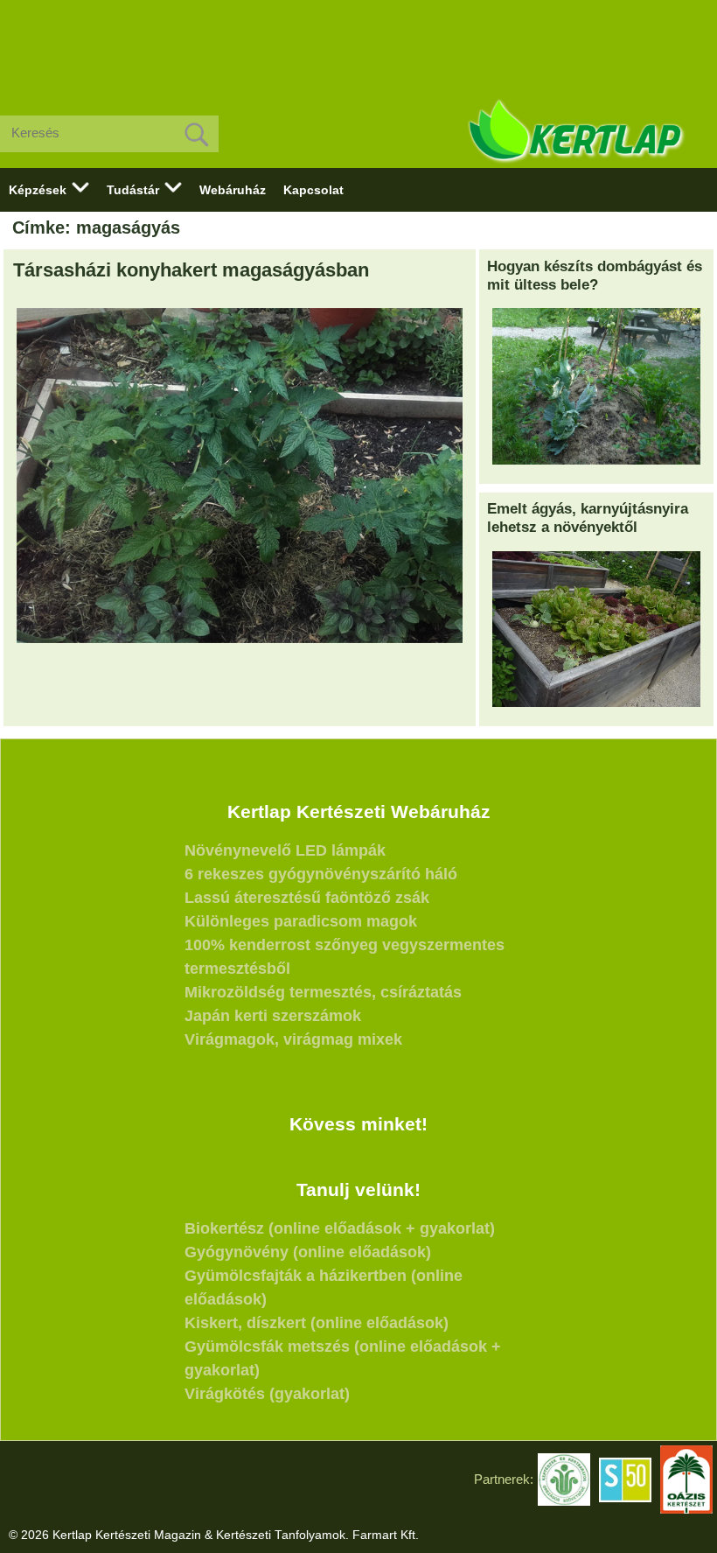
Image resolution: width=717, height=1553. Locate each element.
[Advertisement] (358, 43)
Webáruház (232, 190)
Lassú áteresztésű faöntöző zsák (306, 897)
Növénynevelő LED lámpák (285, 850)
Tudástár (133, 190)
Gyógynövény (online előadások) (307, 1252)
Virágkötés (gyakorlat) (267, 1394)
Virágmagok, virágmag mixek (293, 1039)
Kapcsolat (313, 190)
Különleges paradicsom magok (300, 921)
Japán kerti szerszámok (272, 1016)
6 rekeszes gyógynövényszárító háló (320, 874)
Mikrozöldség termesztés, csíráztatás (323, 992)
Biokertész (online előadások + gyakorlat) (339, 1228)
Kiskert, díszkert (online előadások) (316, 1323)
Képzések (37, 190)
